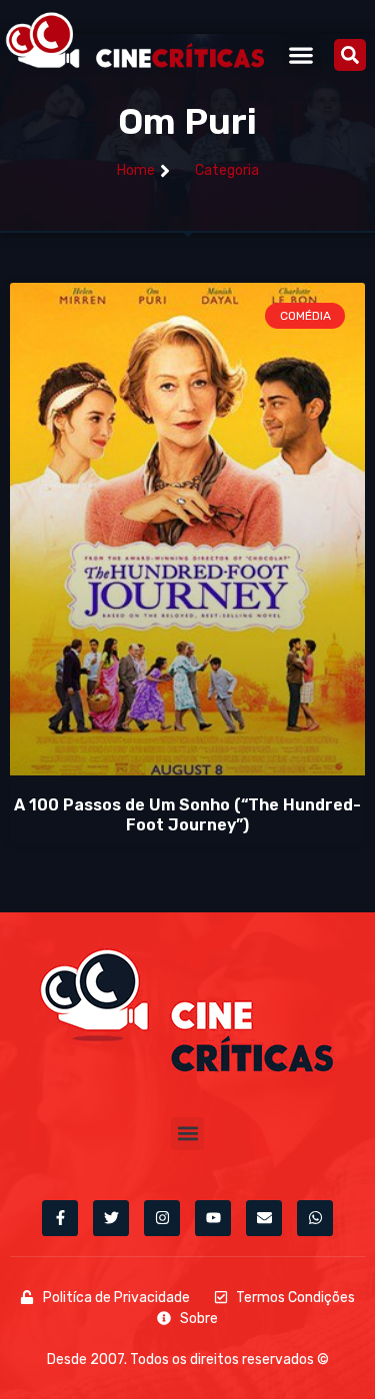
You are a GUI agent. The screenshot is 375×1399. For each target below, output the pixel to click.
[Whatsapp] (315, 1218)
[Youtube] (213, 1218)
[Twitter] (111, 1218)
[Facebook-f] (60, 1218)
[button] (301, 54)
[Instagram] (162, 1218)
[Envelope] (264, 1218)
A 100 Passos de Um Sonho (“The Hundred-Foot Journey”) (187, 814)
